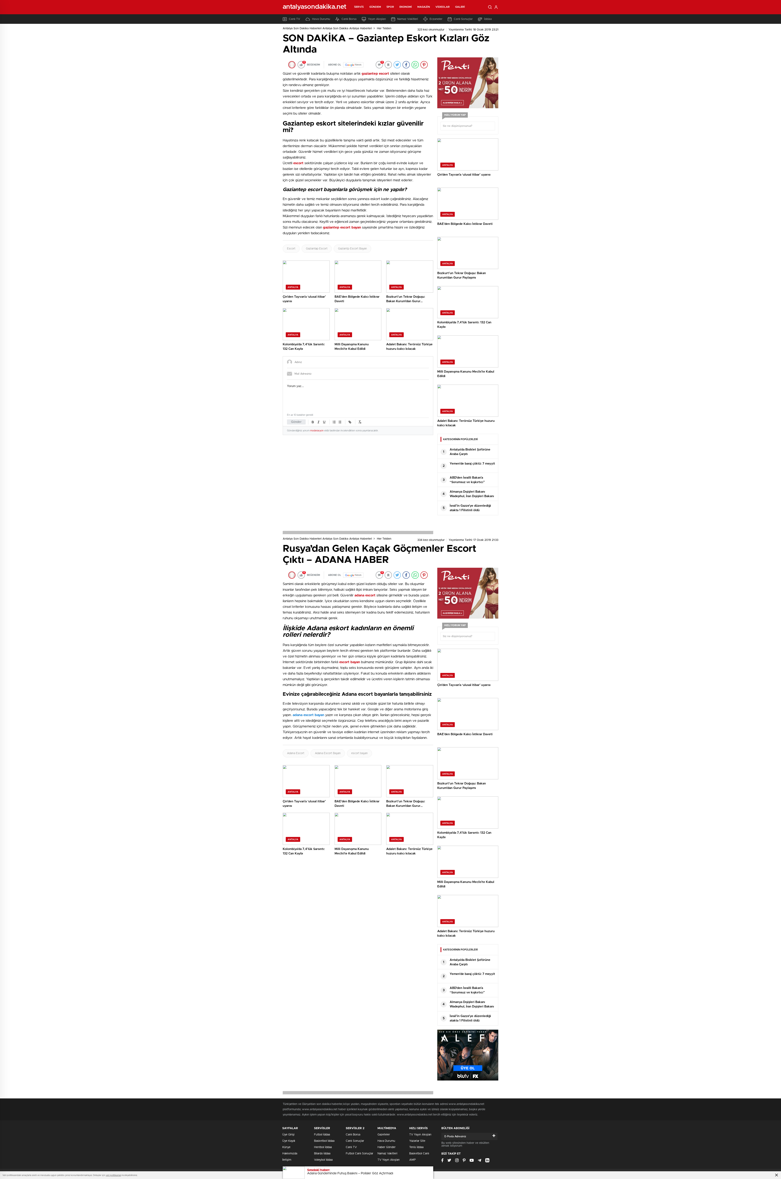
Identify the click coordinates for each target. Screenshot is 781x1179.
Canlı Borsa (349, 19)
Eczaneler (436, 19)
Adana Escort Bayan (328, 753)
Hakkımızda (289, 1153)
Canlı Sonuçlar (463, 19)
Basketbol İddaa (324, 1141)
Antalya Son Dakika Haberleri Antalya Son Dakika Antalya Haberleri (327, 28)
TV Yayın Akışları (388, 1159)
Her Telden (384, 28)
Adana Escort (295, 753)
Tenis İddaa (416, 1147)
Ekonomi (405, 7)
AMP (412, 1159)
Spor (390, 7)
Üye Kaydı (288, 1141)
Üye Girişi (288, 1134)
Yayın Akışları (377, 19)
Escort (291, 248)
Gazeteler (383, 1134)
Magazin (423, 7)
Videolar (442, 7)
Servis (359, 7)
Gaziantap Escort (316, 248)
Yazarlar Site (417, 1141)
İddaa (488, 19)
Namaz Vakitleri (407, 19)
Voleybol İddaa (323, 1159)
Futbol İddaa (322, 1134)
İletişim (286, 1159)
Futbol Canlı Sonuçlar (359, 1153)
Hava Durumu (321, 19)
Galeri (460, 7)
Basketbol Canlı (419, 1153)
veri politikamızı (113, 1175)
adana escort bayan (308, 715)
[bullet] (340, 422)
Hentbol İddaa (323, 1147)
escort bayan (359, 753)
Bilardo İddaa (322, 1153)
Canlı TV (294, 19)
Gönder (296, 421)
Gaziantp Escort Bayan (352, 248)
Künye (286, 1147)
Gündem (375, 7)
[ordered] (334, 422)
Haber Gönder (386, 1147)
